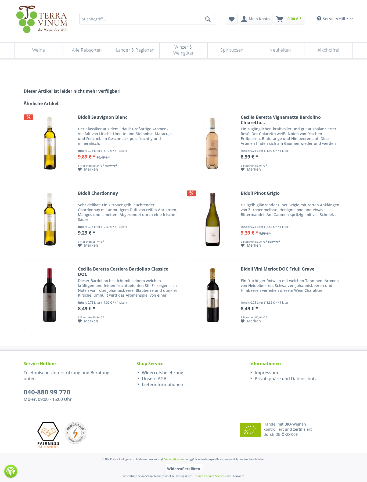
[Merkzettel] (232, 19)
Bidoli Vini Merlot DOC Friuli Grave (277, 269)
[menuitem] (232, 19)
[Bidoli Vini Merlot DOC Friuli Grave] (212, 295)
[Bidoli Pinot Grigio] (212, 219)
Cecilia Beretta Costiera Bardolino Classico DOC (123, 271)
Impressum (266, 373)
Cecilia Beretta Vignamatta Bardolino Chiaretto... (281, 119)
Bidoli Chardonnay (98, 193)
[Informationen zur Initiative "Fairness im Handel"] (48, 435)
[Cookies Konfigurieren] (10, 471)
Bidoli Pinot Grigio (260, 193)
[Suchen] (208, 19)
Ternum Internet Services (209, 476)
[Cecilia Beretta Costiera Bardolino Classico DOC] (50, 295)
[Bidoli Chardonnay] (50, 219)
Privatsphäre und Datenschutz (285, 379)
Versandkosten (174, 459)
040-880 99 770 (47, 391)
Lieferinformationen (162, 384)
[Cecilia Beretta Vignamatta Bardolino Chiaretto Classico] (212, 143)
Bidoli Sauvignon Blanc (102, 117)
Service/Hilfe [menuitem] (335, 18)
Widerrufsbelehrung (162, 373)
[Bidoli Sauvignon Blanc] (50, 143)
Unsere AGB (153, 379)
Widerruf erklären (183, 468)
